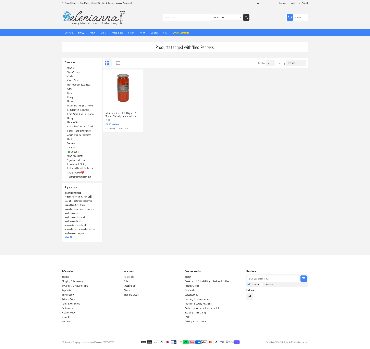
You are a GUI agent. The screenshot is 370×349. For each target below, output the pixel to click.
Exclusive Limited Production (80, 168)
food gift (68, 200)
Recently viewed (192, 285)
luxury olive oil (71, 229)
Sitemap (66, 276)
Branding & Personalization (197, 299)
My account (129, 276)
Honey (70, 118)
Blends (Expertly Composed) (79, 130)
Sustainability (68, 308)
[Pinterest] (249, 296)
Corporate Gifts (191, 294)
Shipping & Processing (72, 281)
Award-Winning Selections (79, 135)
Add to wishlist (110, 104)
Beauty (70, 93)
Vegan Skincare (74, 72)
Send (303, 278)
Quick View (117, 104)
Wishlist (127, 290)
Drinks (70, 139)
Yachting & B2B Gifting (195, 312)
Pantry (70, 97)
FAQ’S (187, 317)
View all (68, 237)
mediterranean (70, 233)
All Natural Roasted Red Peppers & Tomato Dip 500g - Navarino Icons (121, 114)
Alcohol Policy (68, 312)
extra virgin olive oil (78, 197)
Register (282, 2)
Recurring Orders (131, 294)
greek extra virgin (71, 212)
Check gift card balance (195, 321)
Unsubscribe (268, 284)
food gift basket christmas (83, 200)
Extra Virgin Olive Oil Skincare (80, 114)
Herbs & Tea (72, 122)
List (116, 63)
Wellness (71, 143)
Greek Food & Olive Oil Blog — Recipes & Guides (207, 281)
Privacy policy (68, 294)
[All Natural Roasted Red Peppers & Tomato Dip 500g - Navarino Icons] (123, 89)
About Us (66, 317)
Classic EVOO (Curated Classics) (81, 126)
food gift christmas (71, 208)
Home (70, 101)
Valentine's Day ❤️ (75, 172)
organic (81, 233)
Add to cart (129, 104)
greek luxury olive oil (73, 221)
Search (246, 17)
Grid (108, 63)
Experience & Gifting (76, 164)
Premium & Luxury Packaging (198, 303)
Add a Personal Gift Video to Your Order (203, 308)
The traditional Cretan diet (79, 176)
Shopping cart (130, 285)
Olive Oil (71, 67)
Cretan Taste (72, 80)
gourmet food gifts (87, 208)
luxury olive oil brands (87, 229)
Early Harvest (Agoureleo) (78, 109)
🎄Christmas (73, 151)
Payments (66, 290)
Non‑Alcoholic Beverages (78, 84)
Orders (127, 281)
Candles (70, 76)
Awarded (71, 147)
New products (191, 290)
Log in (292, 2)
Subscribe (255, 284)
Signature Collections (76, 160)
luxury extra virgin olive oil (75, 225)
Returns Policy (68, 299)
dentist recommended (73, 192)
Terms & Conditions (71, 303)
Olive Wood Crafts (75, 155)
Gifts (69, 88)
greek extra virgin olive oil (75, 217)
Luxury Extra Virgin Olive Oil (80, 105)
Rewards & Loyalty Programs (75, 285)
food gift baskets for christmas (75, 204)
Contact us (66, 321)
